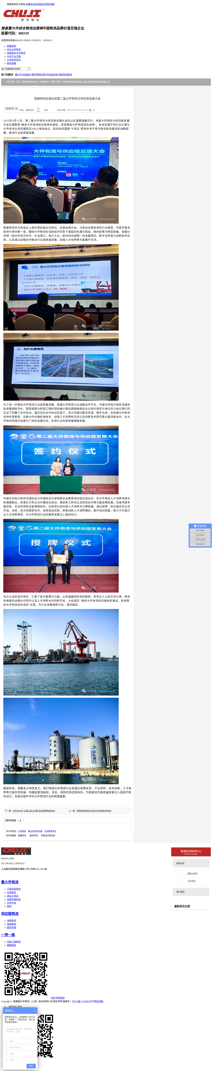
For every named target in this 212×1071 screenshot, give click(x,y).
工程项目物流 (14, 889)
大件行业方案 (14, 56)
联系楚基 (11, 63)
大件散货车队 (50, 831)
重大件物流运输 (35, 831)
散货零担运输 (39, 74)
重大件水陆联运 (23, 74)
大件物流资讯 (14, 60)
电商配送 (11, 924)
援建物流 (11, 945)
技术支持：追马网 (14, 875)
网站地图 (50, 4)
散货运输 (11, 927)
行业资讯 (191, 881)
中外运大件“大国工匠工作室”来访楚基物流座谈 (34, 811)
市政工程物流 (14, 942)
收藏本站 (30, 4)
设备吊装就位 (14, 899)
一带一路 (8, 935)
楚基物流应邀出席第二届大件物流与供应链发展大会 (86, 82)
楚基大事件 (56, 82)
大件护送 (11, 903)
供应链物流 (9, 914)
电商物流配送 (65, 74)
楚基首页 (11, 46)
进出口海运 (12, 896)
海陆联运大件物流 (16, 53)
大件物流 (22, 831)
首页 (18, 82)
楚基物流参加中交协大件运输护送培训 (94, 811)
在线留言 (40, 4)
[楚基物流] (22, 20)
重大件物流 (9, 882)
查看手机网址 (39, 111)
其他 (9, 906)
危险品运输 (52, 74)
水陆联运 (11, 892)
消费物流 (11, 920)
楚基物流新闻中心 (30, 82)
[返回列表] (11, 110)
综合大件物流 (14, 49)
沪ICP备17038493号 (82, 1001)
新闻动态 (45, 82)
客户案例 (180, 892)
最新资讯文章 (182, 906)
